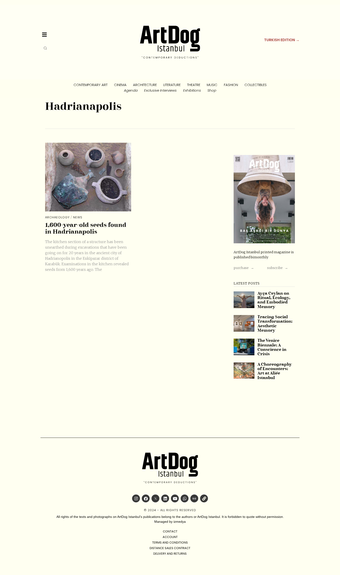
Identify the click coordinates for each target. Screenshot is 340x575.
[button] (45, 48)
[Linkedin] (165, 498)
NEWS (77, 217)
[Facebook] (146, 498)
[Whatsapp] (185, 498)
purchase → (244, 268)
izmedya (179, 521)
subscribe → (277, 268)
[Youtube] (175, 498)
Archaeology (57, 217)
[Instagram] (136, 498)
